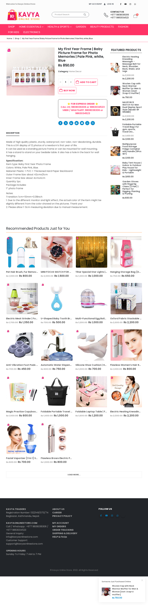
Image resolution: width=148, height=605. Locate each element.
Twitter (65, 123)
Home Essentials (30, 27)
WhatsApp (87, 123)
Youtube (106, 515)
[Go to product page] (115, 67)
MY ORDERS (59, 526)
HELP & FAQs (59, 536)
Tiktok (123, 515)
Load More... (74, 474)
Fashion (123, 27)
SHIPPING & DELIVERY (64, 533)
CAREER (57, 512)
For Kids (13, 32)
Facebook (60, 123)
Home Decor (75, 71)
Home (9, 38)
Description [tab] (12, 133)
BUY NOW (69, 90)
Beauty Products (102, 27)
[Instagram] (130, 4)
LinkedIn (71, 123)
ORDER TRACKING (63, 530)
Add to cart (88, 82)
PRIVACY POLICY (62, 516)
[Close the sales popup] (142, 580)
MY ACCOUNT (95, 4)
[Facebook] (121, 4)
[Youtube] (125, 4)
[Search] (85, 14)
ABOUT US (58, 509)
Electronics (31, 32)
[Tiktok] (140, 4)
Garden (81, 27)
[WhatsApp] (135, 4)
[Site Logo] (23, 16)
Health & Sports (58, 27)
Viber (92, 123)
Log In (110, 4)
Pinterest (76, 123)
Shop (11, 27)
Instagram (112, 515)
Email (82, 123)
